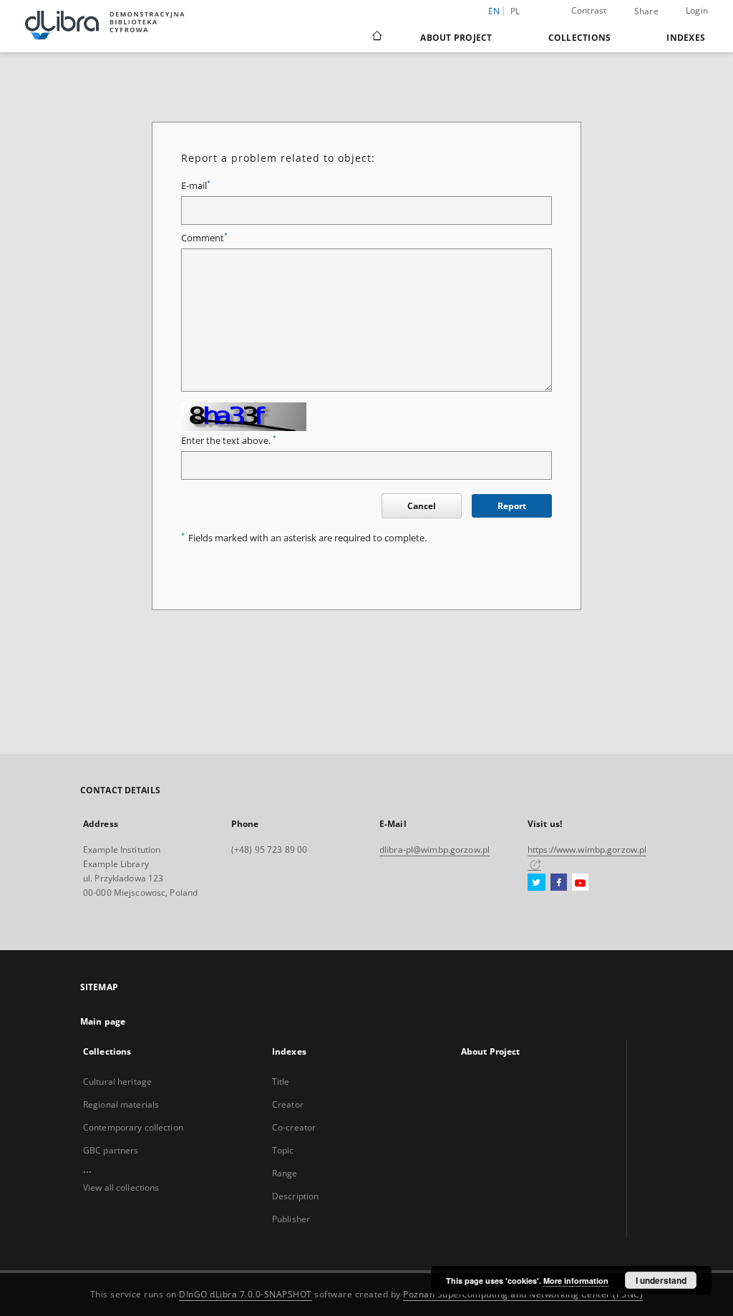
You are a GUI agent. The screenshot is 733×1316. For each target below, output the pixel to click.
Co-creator (294, 1127)
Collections (579, 38)
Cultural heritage (117, 1081)
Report (511, 506)
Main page (102, 1021)
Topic (283, 1150)
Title (281, 1081)
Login (697, 10)
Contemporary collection (133, 1127)
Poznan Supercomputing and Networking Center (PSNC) (523, 1294)
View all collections (121, 1187)
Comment (204, 238)
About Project (456, 38)
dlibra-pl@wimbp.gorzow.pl (434, 849)
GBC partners (110, 1150)
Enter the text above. (228, 441)
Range (285, 1173)
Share (646, 11)
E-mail (195, 186)
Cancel (421, 506)
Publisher (291, 1219)
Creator (288, 1104)
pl (515, 11)
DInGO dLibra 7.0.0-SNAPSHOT (245, 1294)
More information (575, 1280)
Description (295, 1196)
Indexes (685, 38)
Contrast (589, 10)
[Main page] (376, 37)
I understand (661, 1280)
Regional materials (121, 1104)
